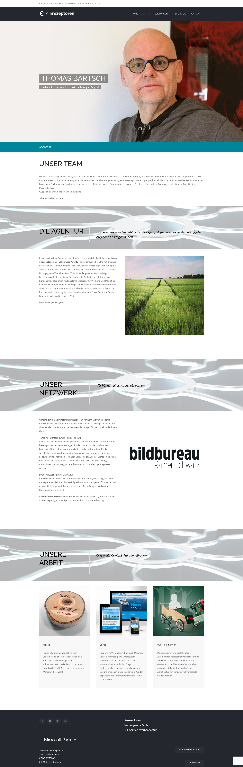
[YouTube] (50, 721)
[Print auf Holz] (64, 586)
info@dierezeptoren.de (89, 3)
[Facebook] (42, 721)
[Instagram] (58, 721)
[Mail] (65, 721)
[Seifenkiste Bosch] (178, 586)
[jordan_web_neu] (121, 586)
